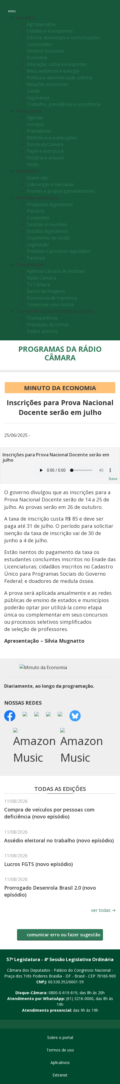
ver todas (103, 910)
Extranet (60, 1075)
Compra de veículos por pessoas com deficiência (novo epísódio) (49, 813)
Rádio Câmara (41, 278)
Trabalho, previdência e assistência (63, 104)
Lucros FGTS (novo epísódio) (38, 864)
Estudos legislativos (47, 231)
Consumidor (39, 44)
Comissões (38, 218)
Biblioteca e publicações (52, 138)
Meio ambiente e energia (53, 71)
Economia (37, 58)
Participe (36, 258)
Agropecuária (41, 24)
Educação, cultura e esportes (57, 64)
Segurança (38, 98)
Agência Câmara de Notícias (56, 271)
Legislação (38, 244)
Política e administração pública (59, 78)
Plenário (35, 211)
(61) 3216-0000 (79, 998)
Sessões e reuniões (47, 224)
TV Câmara (38, 284)
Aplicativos (60, 1062)
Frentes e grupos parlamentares (61, 191)
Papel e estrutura (45, 151)
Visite (32, 164)
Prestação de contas (48, 324)
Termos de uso (60, 1050)
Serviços (35, 124)
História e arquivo (45, 158)
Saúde (33, 91)
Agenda (35, 118)
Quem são (37, 178)
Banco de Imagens (46, 291)
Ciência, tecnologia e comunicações (63, 37)
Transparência (42, 318)
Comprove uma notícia (50, 304)
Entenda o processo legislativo (59, 251)
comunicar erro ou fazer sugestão (63, 935)
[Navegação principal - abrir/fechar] (12, 7)
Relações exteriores (47, 84)
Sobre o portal (60, 1037)
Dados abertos (42, 331)
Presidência (39, 131)
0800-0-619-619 (63, 992)
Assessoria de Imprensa (52, 298)
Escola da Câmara (45, 144)
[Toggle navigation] (112, 7)
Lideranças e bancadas (50, 184)
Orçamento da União (48, 238)
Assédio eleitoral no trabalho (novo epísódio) (59, 840)
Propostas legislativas (50, 204)
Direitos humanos (45, 51)
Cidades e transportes (50, 31)
